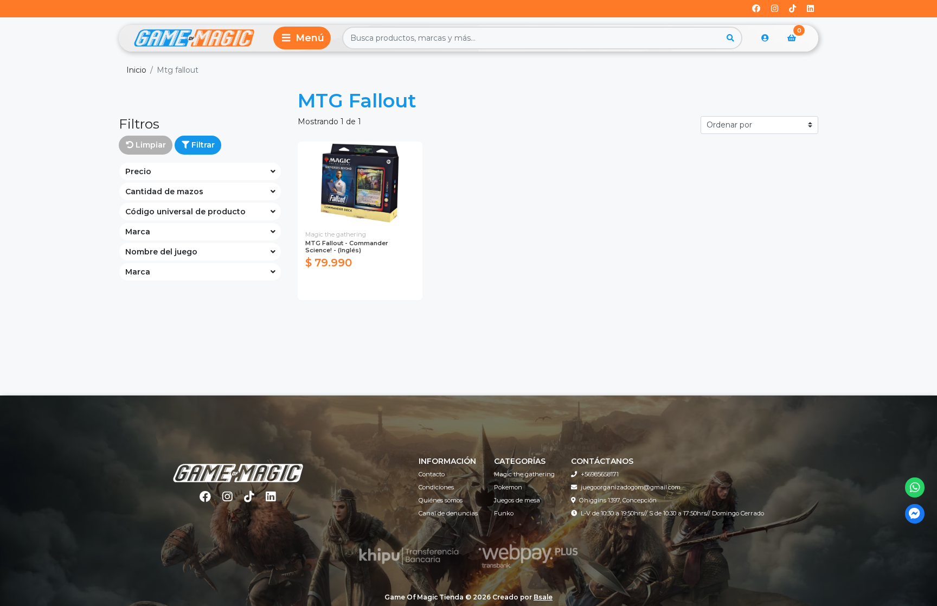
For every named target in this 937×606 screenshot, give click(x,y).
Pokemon (508, 487)
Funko (504, 513)
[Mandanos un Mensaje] (915, 514)
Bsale (543, 597)
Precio (138, 171)
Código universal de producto (185, 211)
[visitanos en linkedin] (810, 9)
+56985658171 (600, 474)
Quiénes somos (441, 500)
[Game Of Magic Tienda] (194, 38)
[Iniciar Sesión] (765, 38)
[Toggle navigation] (302, 38)
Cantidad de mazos (164, 191)
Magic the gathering (524, 474)
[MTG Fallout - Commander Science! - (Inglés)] (360, 183)
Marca (137, 232)
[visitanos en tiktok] (792, 9)
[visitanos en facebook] (756, 9)
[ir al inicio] (238, 466)
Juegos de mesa (517, 500)
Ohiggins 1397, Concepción (618, 500)
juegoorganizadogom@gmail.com (631, 487)
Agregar (360, 286)
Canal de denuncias (448, 513)
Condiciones (436, 487)
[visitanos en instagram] (774, 9)
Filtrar (202, 145)
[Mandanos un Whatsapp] (915, 487)
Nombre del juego (161, 252)
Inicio (136, 70)
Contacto (432, 474)
